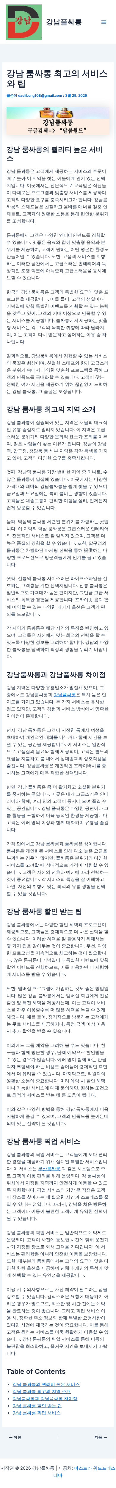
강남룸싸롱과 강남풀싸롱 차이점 (44, 1398)
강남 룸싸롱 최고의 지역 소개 (41, 1391)
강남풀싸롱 (64, 21)
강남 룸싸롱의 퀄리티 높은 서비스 (46, 1384)
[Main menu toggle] (104, 22)
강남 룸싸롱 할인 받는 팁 (37, 1405)
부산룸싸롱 (49, 1168)
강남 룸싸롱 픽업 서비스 (36, 1413)
